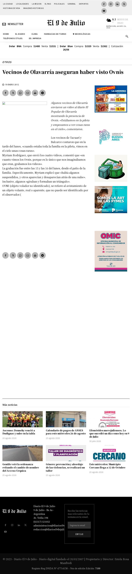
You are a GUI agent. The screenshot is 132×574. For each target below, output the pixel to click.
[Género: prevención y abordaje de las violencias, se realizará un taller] (66, 453)
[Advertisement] (46, 223)
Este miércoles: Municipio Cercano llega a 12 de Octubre (107, 466)
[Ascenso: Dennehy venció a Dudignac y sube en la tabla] (22, 419)
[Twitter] (124, 4)
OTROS (7, 62)
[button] (127, 36)
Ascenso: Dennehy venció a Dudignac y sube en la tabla (18, 432)
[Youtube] (104, 11)
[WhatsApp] (20, 93)
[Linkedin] (117, 4)
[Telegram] (42, 93)
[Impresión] (35, 93)
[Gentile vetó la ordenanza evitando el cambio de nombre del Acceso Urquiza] (22, 453)
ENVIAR (79, 534)
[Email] (27, 93)
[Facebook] (104, 4)
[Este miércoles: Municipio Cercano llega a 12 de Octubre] (109, 453)
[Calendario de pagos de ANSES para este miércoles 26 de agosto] (66, 419)
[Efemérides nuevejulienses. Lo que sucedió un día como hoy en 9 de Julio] (109, 419)
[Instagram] (110, 4)
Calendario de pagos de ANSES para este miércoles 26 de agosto (66, 432)
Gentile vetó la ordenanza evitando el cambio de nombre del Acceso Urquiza (20, 467)
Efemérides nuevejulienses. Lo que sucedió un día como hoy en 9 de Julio (109, 433)
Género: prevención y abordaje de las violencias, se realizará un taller (65, 467)
